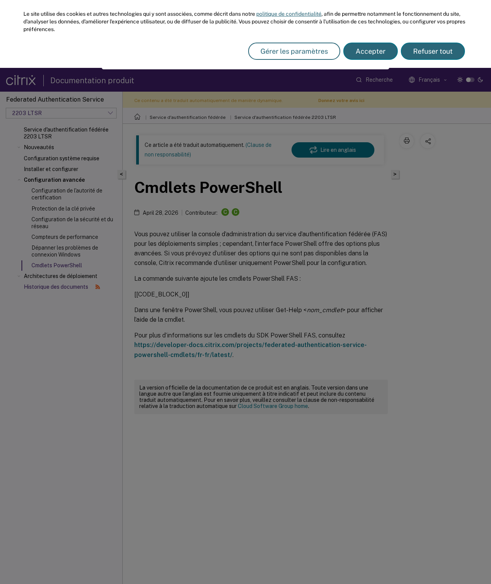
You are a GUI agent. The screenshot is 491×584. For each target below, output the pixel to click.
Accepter (371, 51)
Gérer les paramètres (294, 51)
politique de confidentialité (288, 14)
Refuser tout (433, 51)
